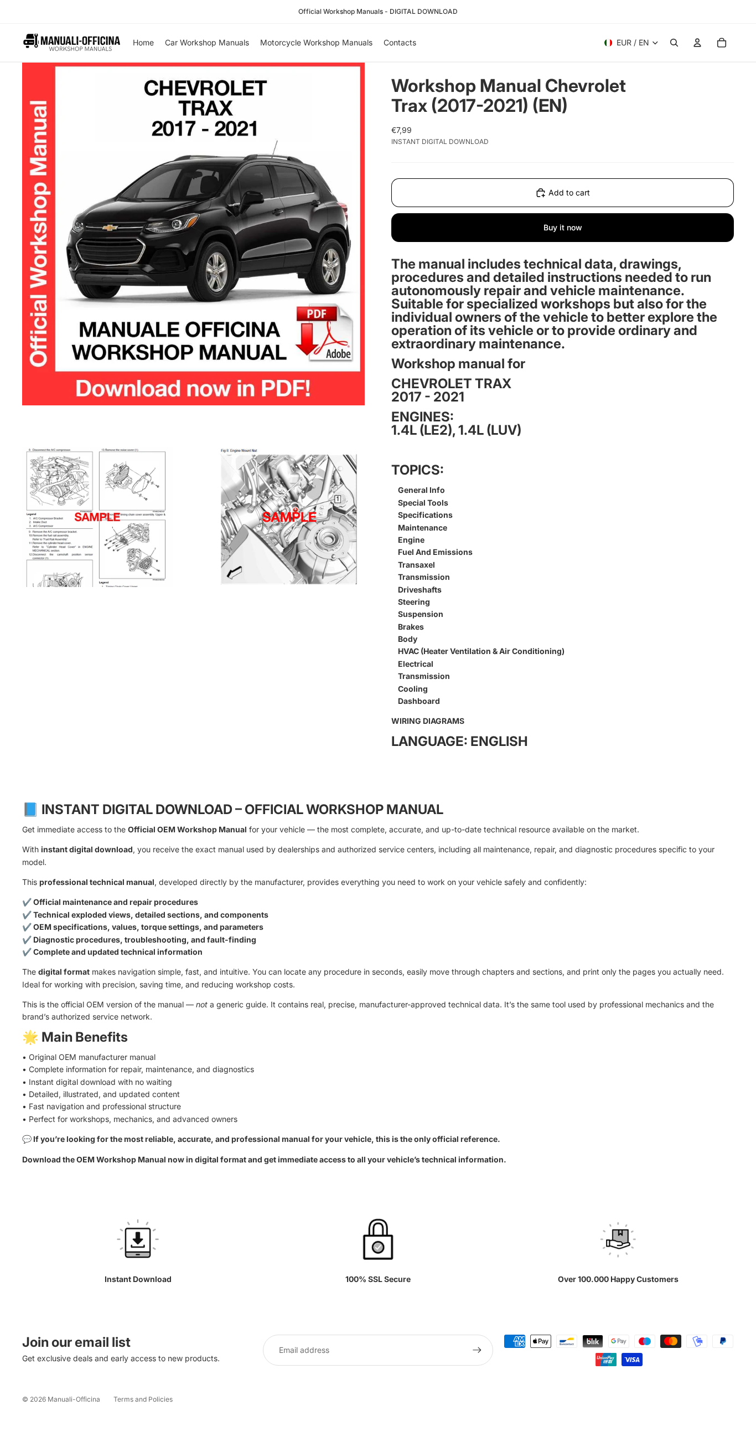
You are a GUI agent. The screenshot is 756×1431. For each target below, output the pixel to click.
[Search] (674, 42)
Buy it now (562, 227)
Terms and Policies (143, 1399)
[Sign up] (477, 1350)
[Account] (697, 42)
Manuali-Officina (74, 1399)
